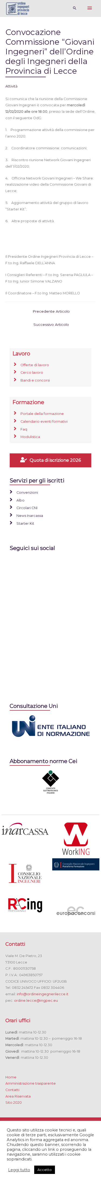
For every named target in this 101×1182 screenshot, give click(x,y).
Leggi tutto (19, 1169)
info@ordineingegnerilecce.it (42, 994)
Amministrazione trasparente (30, 1083)
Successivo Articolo (51, 324)
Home (10, 1077)
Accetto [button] (44, 1169)
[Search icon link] (74, 8)
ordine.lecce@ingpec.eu (36, 1000)
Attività (11, 86)
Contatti (12, 1090)
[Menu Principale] (90, 8)
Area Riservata (18, 1096)
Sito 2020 (13, 1102)
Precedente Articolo (51, 311)
